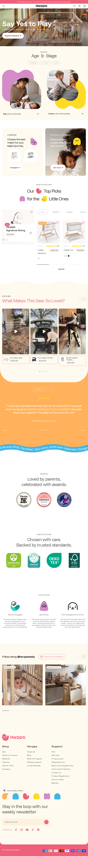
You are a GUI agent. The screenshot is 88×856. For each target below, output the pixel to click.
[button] (40, 231)
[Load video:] (15, 331)
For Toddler (45, 63)
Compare (6, 769)
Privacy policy (57, 759)
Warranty (56, 755)
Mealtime (6, 759)
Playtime (6, 762)
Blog (29, 755)
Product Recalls (34, 766)
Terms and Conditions (61, 769)
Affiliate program (34, 762)
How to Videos (58, 779)
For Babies (33, 63)
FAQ (53, 752)
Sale (4, 752)
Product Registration (61, 776)
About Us (31, 752)
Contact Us (56, 772)
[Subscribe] (46, 822)
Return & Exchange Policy (63, 766)
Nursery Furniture (9, 755)
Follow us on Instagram (53, 657)
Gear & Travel (8, 766)
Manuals (55, 783)
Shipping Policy (58, 762)
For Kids (55, 63)
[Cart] (84, 6)
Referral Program (34, 759)
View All (61, 269)
